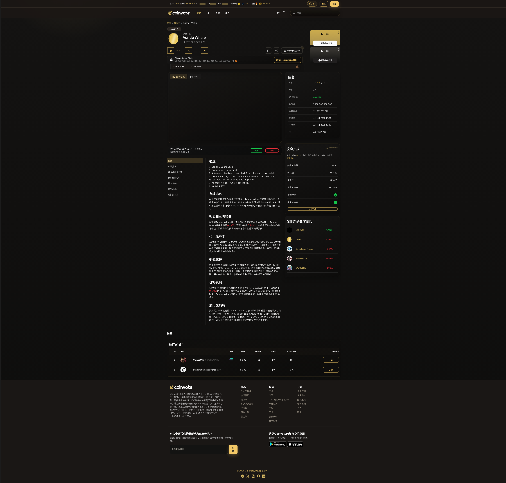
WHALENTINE (301, 258)
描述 (170, 160)
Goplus (299, 155)
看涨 (256, 150)
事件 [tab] (196, 76)
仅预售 (244, 408)
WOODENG (301, 268)
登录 (324, 4)
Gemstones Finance (304, 249)
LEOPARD (300, 230)
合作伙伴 (273, 416)
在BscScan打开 (181, 66)
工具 (271, 412)
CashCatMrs (198, 360)
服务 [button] (227, 12)
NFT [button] (209, 12)
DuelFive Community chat (204, 370)
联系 (299, 412)
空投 (271, 408)
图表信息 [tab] (180, 76)
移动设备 (273, 420)
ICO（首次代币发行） (279, 399)
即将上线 (245, 412)
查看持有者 (197, 66)
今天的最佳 (246, 391)
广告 (299, 408)
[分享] (276, 50)
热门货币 (245, 395)
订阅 (233, 449)
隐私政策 (301, 399)
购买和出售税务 (175, 172)
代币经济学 (173, 177)
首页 (169, 22)
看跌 (272, 150)
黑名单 (244, 416)
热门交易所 (173, 194)
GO (178, 50)
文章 (271, 391)
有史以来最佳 (247, 403)
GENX (298, 239)
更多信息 (290, 158)
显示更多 (312, 209)
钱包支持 (172, 183)
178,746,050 (190, 4)
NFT (271, 395)
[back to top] (500, 477)
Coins (177, 22)
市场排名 (172, 166)
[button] (284, 13)
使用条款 (301, 395)
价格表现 (172, 189)
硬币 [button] (199, 12)
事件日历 (273, 403)
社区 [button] (218, 12)
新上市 (244, 399)
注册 (334, 4)
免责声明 (301, 391)
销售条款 (301, 403)
